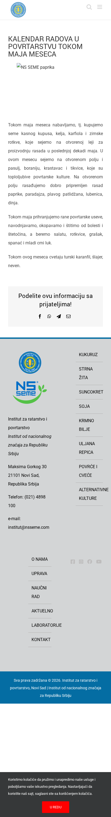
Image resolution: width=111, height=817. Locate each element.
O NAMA (40, 559)
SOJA (84, 406)
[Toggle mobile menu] (100, 7)
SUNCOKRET (89, 392)
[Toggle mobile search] (89, 7)
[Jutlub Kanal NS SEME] (99, 561)
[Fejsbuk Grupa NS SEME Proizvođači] (89, 561)
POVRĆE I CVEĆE (88, 471)
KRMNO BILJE (86, 425)
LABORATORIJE (40, 625)
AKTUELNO (40, 610)
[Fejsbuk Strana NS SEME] (73, 561)
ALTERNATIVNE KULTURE (89, 494)
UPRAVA (39, 573)
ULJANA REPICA (87, 448)
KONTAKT (40, 639)
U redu (55, 807)
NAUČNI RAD (39, 592)
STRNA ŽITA (86, 373)
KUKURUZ (88, 354)
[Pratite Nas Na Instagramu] (81, 561)
